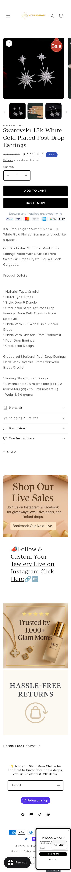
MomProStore (34, 846)
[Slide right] (67, 112)
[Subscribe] (58, 785)
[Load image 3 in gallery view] (53, 111)
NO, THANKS (53, 859)
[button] (8, 15)
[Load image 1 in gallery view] (17, 111)
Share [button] (11, 451)
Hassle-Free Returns (19, 746)
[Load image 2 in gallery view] (35, 111)
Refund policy (32, 851)
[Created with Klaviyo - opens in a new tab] (53, 871)
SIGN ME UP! (53, 854)
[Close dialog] (68, 830)
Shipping (8, 160)
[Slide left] (4, 112)
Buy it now (35, 203)
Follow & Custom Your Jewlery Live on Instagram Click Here (33, 564)
